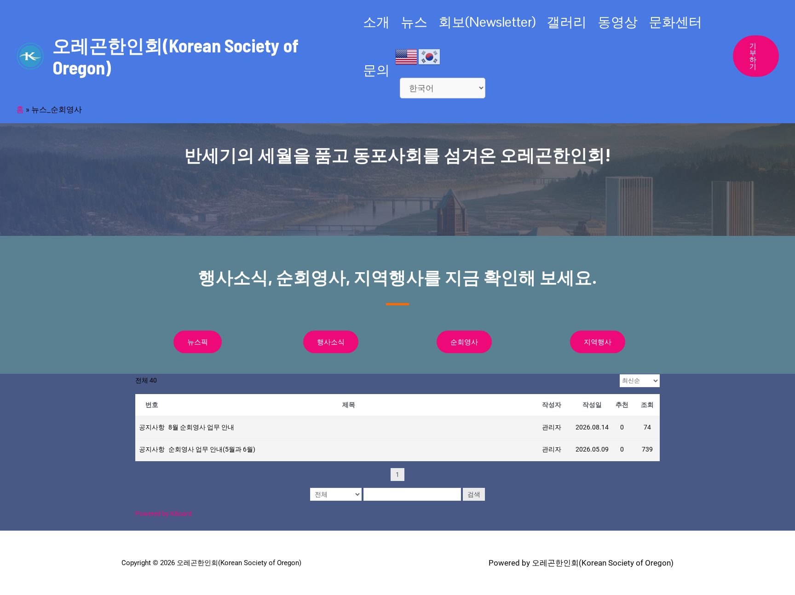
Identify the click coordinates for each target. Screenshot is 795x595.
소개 (376, 21)
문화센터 (675, 21)
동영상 (618, 21)
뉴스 (414, 21)
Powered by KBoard (163, 513)
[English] (406, 56)
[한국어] (429, 56)
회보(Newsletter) (487, 21)
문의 (376, 70)
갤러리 (567, 21)
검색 (473, 494)
